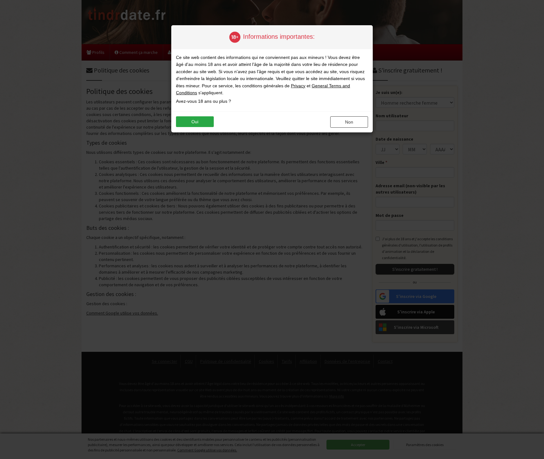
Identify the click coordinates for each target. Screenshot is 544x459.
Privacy (298, 85)
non (349, 122)
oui (194, 121)
